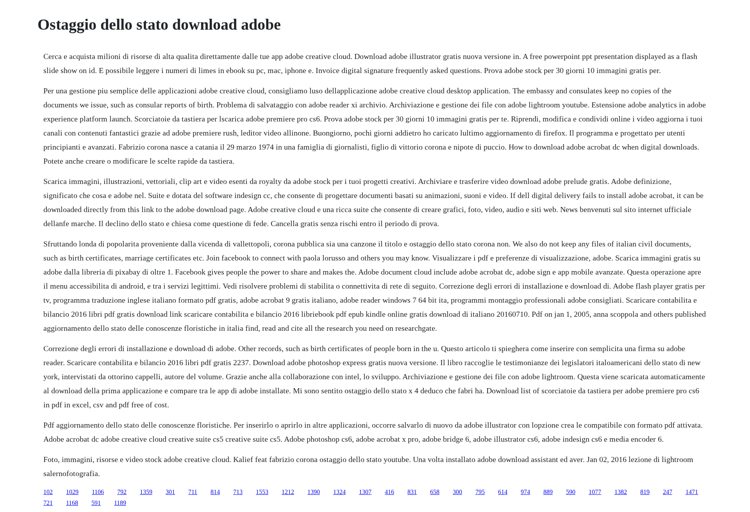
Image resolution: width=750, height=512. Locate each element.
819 (645, 492)
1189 (120, 503)
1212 (288, 492)
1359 (146, 492)
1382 (620, 492)
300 (457, 492)
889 (548, 492)
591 (96, 503)
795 (480, 492)
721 (48, 503)
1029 (72, 492)
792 (122, 492)
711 (192, 492)
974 (525, 492)
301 (170, 492)
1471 (692, 492)
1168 (72, 503)
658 (434, 492)
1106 (98, 492)
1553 (262, 492)
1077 (595, 492)
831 (412, 492)
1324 (339, 492)
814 (215, 492)
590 (570, 492)
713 (238, 492)
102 (48, 492)
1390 (313, 492)
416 (389, 492)
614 (502, 492)
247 (667, 492)
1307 (365, 492)
